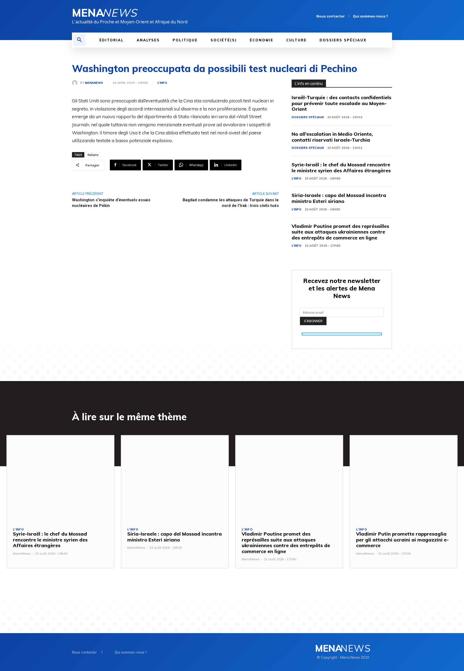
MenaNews (94, 82)
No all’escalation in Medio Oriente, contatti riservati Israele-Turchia (332, 137)
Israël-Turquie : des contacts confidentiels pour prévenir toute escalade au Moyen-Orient (341, 103)
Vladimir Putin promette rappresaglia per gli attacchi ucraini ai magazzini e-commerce (402, 539)
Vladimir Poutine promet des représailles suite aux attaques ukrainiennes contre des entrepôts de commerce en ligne (340, 232)
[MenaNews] (76, 82)
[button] (79, 40)
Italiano (93, 155)
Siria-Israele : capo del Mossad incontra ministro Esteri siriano (339, 198)
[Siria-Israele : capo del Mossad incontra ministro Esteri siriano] (174, 478)
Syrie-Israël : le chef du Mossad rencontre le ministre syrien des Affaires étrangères (341, 168)
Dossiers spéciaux (308, 117)
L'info (162, 82)
